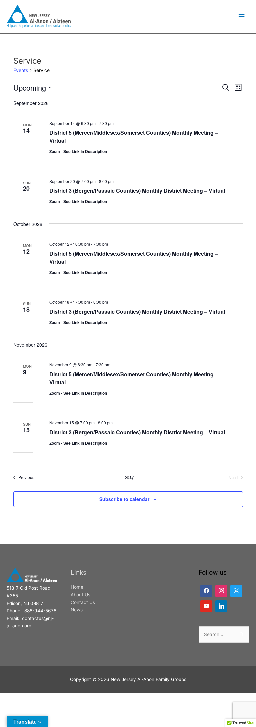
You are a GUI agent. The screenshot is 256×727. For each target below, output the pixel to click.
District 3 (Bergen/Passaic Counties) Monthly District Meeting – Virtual (137, 190)
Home (77, 587)
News (77, 609)
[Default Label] (221, 590)
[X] (236, 590)
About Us (80, 594)
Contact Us (83, 602)
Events (20, 70)
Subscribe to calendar (124, 499)
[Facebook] (206, 590)
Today (128, 477)
